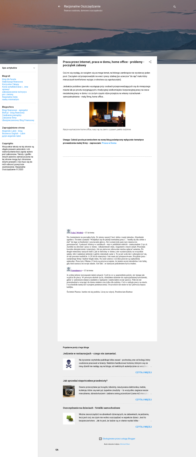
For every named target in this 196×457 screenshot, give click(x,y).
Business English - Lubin (13, 133)
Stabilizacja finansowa (12, 81)
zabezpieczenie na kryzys (14, 92)
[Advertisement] (167, 57)
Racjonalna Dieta (9, 97)
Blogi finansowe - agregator (15, 110)
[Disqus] (107, 192)
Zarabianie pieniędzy (11, 115)
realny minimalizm (10, 99)
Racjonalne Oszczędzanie (82, 6)
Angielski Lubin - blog (12, 131)
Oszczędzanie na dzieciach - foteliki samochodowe (91, 407)
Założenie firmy (9, 117)
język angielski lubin (11, 136)
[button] (150, 62)
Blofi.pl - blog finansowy (13, 112)
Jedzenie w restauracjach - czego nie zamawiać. (89, 353)
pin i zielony (7, 94)
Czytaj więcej (143, 372)
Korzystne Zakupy (10, 84)
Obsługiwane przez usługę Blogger (118, 438)
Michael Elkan (125, 444)
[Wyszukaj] (174, 7)
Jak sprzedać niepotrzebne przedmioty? (85, 380)
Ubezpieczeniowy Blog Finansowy (18, 120)
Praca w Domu (109, 143)
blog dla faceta (9, 79)
